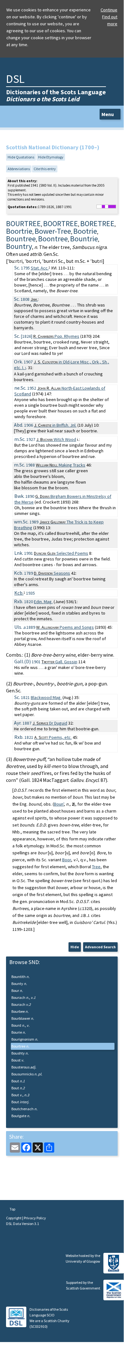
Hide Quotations (21, 157)
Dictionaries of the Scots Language (56, 95)
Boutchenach (24, 1108)
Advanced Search (100, 946)
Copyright (14, 1218)
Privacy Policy (35, 1218)
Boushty (20, 1053)
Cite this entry (45, 168)
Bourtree (20, 1046)
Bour (17, 990)
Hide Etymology (50, 157)
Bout (18, 1081)
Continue (109, 10)
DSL (15, 79)
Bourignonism (24, 1039)
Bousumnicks (26, 1074)
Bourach (23, 997)
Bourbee (20, 1011)
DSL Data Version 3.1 (22, 1223)
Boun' (59, 804)
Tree (96, 866)
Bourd (20, 1025)
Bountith (20, 976)
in (55, 425)
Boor (66, 860)
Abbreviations (19, 168)
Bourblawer (22, 1018)
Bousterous (23, 1067)
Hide (74, 946)
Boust (17, 1060)
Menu (108, 114)
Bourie (18, 1032)
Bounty (19, 983)
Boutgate (20, 1115)
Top (12, 1209)
